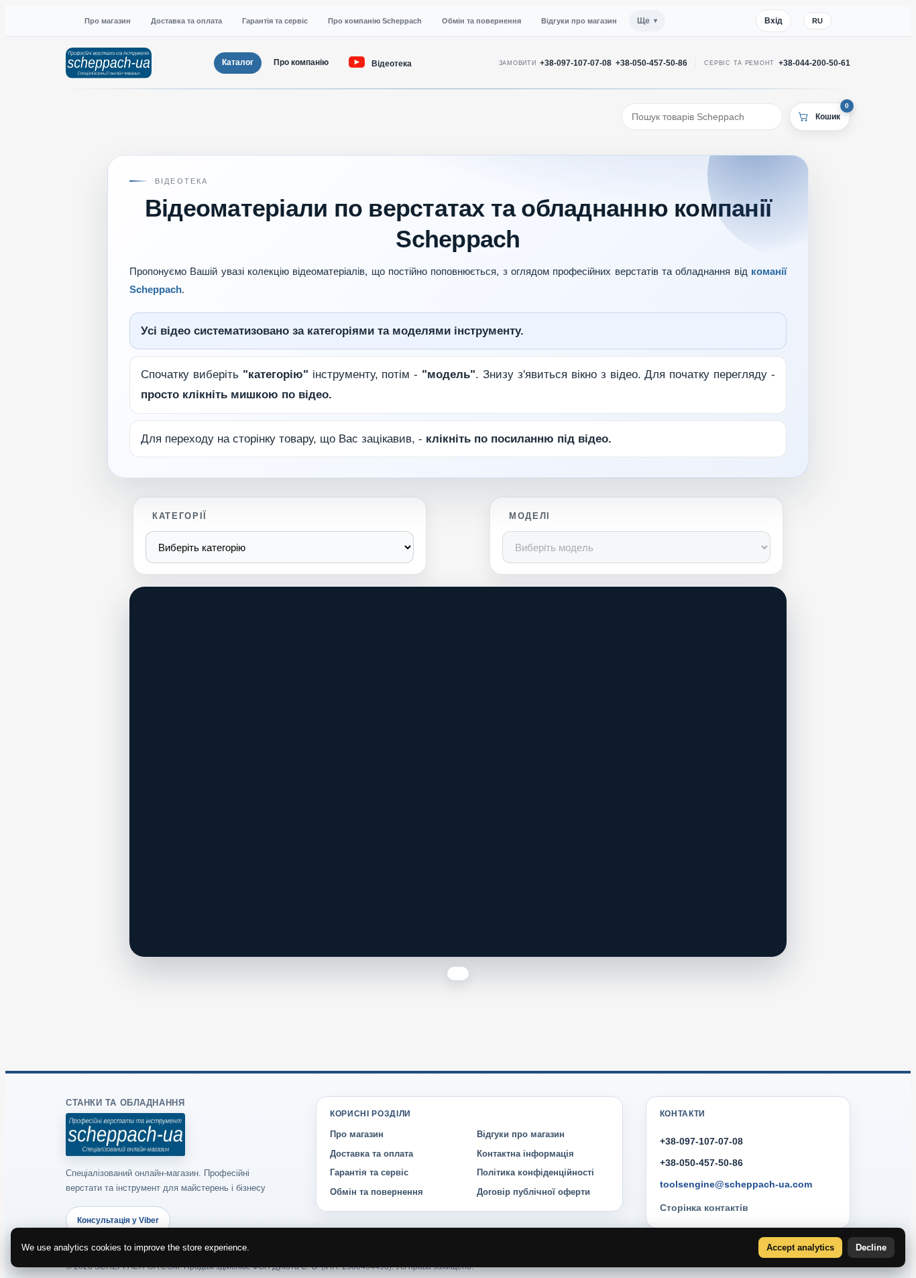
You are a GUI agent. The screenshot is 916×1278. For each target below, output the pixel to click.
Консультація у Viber (118, 1220)
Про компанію (301, 62)
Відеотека (391, 63)
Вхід (773, 20)
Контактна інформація (525, 1154)
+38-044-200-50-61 (814, 63)
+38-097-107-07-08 (576, 63)
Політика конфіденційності (535, 1173)
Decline (871, 1247)
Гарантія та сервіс (275, 21)
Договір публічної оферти (533, 1192)
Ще (643, 20)
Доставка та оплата (186, 21)
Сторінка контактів (704, 1208)
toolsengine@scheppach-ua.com (736, 1184)
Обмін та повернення (481, 21)
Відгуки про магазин (579, 21)
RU (817, 21)
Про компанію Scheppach (375, 21)
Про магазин (107, 21)
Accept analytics (800, 1247)
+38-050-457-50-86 (651, 63)
